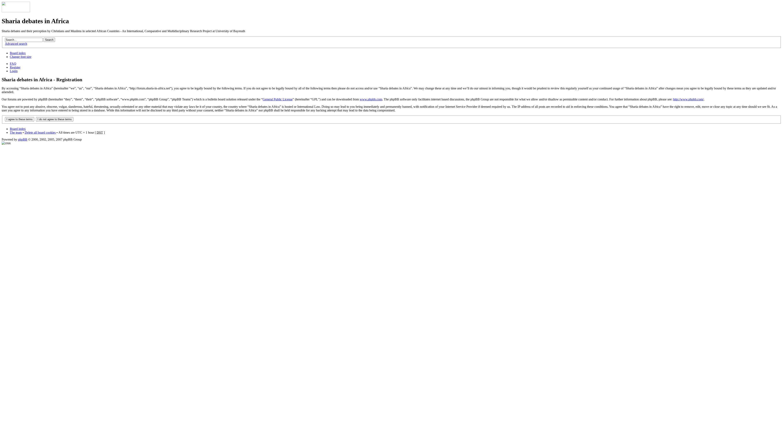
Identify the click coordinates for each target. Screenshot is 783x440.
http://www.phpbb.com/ (688, 99)
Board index (18, 53)
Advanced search (16, 43)
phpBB (22, 139)
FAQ (13, 63)
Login (14, 71)
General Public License (278, 99)
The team (16, 132)
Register (15, 67)
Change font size (20, 56)
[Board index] (16, 11)
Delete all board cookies (40, 132)
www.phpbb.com (371, 99)
